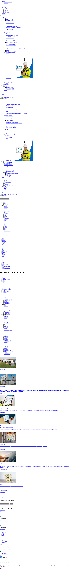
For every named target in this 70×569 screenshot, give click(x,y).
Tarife (3, 94)
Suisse (5, 228)
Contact (5, 8)
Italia (5, 217)
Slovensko (5, 226)
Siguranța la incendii (5, 291)
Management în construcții (13, 22)
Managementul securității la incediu (12, 173)
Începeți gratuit (2, 510)
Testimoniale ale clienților (6, 279)
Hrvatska (5, 216)
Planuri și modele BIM (12, 35)
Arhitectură (6, 306)
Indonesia (5, 208)
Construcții (4, 285)
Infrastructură (4, 287)
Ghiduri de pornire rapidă (8, 2)
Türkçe (5, 230)
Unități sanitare (8, 92)
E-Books (3, 280)
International (4, 236)
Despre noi (4, 7)
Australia (5, 206)
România (5, 223)
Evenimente (6, 5)
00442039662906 (14, 194)
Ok (0, 568)
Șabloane (3, 281)
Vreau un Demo (2, 97)
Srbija (5, 225)
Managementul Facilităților (6, 289)
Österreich (3, 254)
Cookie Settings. (2, 566)
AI (2, 95)
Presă (5, 11)
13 (2, 497)
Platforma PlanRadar (9, 19)
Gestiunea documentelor (14, 39)
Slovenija (5, 227)
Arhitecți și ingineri (7, 84)
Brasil (5, 203)
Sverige (5, 229)
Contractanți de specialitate (8, 82)
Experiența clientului (7, 182)
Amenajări (8, 174)
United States (6, 204)
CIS (2, 244)
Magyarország (6, 218)
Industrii (3, 85)
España (5, 214)
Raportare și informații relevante (11, 44)
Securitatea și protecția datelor (9, 6)
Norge (5, 220)
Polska (5, 222)
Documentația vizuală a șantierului (9, 52)
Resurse (3, 1)
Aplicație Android (5, 554)
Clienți (3, 161)
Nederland (5, 219)
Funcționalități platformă (8, 32)
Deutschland (6, 213)
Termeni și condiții (5, 546)
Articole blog (4, 278)
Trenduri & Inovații (5, 292)
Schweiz (5, 224)
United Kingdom (7, 231)
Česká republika (6, 211)
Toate (3, 277)
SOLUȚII (5, 86)
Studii (3, 282)
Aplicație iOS (4, 553)
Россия (3, 255)
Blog (5, 183)
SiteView (9, 66)
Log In (10, 97)
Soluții (5, 18)
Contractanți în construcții (8, 162)
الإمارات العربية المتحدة (8, 235)
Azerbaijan (6, 207)
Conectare (3, 14)
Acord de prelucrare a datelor (6, 549)
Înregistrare (7, 97)
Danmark (5, 212)
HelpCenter (6, 3)
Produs (3, 17)
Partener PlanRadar (7, 12)
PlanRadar (3, 290)
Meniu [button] (13, 97)
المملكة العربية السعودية (6, 266)
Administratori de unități (8, 81)
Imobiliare (3, 286)
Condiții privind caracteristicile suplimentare (9, 548)
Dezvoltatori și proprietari (8, 80)
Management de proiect (6, 288)
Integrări (7, 50)
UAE (5, 234)
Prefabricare (8, 93)
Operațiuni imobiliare (13, 26)
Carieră (5, 9)
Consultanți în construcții (8, 83)
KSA (3, 265)
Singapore (3, 243)
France (5, 215)
